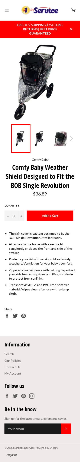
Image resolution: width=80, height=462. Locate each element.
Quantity (11, 205)
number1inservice (24, 447)
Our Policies (12, 360)
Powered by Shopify (47, 447)
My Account (12, 373)
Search (9, 354)
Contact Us (12, 367)
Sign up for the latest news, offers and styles (35, 418)
